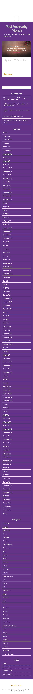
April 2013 (6, 474)
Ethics (5, 558)
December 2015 (7, 393)
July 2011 (5, 513)
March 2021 (6, 217)
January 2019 (6, 294)
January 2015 (6, 425)
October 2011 (7, 506)
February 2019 (7, 291)
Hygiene (5, 572)
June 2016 (6, 379)
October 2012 (7, 489)
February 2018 (7, 326)
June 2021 (6, 206)
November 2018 (7, 302)
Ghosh (5, 565)
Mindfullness (6, 590)
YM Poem (5, 646)
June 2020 (6, 242)
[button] (16, 18)
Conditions (6, 541)
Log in (4, 663)
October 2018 (7, 305)
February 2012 (7, 499)
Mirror (4, 593)
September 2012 (7, 492)
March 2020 (6, 252)
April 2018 (6, 323)
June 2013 (6, 467)
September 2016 (7, 372)
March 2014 (6, 450)
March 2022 (6, 182)
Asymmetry (6, 523)
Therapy (5, 639)
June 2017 (6, 347)
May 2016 (5, 383)
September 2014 (7, 439)
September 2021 (7, 199)
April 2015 (6, 414)
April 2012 (6, 496)
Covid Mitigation (7, 544)
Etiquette (5, 562)
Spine (4, 629)
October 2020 (7, 235)
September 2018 (7, 309)
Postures (5, 611)
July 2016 (5, 376)
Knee (4, 579)
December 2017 (7, 333)
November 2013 (7, 460)
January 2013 (6, 481)
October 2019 (7, 270)
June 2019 (6, 280)
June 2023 (6, 157)
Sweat (5, 636)
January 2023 (6, 164)
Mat (4, 586)
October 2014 (7, 436)
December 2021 (7, 192)
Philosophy (6, 608)
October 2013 (7, 464)
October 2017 (7, 340)
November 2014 (7, 432)
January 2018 (6, 330)
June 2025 (6, 143)
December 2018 (7, 298)
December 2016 (7, 362)
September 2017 (7, 344)
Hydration (6, 569)
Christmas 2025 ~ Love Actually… (13, 116)
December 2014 (7, 428)
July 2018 (5, 312)
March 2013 (6, 478)
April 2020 (6, 249)
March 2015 (6, 418)
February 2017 (7, 358)
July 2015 (5, 404)
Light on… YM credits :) (15, 60)
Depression (6, 548)
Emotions (5, 555)
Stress (5, 632)
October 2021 (7, 196)
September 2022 (7, 178)
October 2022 (7, 175)
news (4, 604)
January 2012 (6, 503)
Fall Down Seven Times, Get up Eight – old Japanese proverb (15, 104)
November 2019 (7, 266)
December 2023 (7, 153)
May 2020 (5, 245)
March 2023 (6, 160)
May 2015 (5, 411)
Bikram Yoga (6, 530)
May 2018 (5, 319)
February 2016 (7, 386)
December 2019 (7, 263)
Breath (5, 534)
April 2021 (6, 213)
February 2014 (7, 453)
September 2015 (7, 400)
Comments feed (7, 670)
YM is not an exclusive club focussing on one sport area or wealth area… (16, 98)
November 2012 (7, 485)
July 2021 (5, 203)
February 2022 (7, 185)
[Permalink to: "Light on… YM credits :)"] (16, 49)
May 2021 (5, 210)
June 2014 (6, 446)
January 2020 (6, 259)
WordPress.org (7, 674)
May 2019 (5, 284)
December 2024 (7, 150)
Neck (4, 601)
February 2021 (7, 220)
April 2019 (6, 287)
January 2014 (6, 457)
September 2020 (7, 238)
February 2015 (7, 421)
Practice (5, 615)
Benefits (5, 526)
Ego (4, 551)
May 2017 (5, 351)
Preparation (6, 622)
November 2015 (7, 397)
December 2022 (7, 168)
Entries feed (6, 667)
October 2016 (7, 369)
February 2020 (7, 256)
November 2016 (7, 365)
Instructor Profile (8, 576)
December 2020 (7, 228)
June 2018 (6, 316)
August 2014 (6, 443)
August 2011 (6, 510)
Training (5, 643)
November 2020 (7, 231)
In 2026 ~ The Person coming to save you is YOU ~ (16, 110)
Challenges (6, 537)
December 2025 (7, 139)
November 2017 (7, 337)
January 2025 (6, 146)
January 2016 (6, 390)
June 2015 (6, 407)
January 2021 (6, 224)
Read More (8, 74)
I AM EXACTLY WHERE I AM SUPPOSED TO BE (15, 121)
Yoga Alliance (6, 650)
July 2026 (5, 132)
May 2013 (5, 471)
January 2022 (6, 189)
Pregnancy (6, 618)
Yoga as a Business (8, 653)
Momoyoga (6, 597)
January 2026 (6, 136)
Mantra (5, 583)
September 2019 (7, 273)
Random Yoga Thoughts (9, 625)
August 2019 (6, 277)
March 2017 (6, 354)
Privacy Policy (16, 685)
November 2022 (7, 171)
